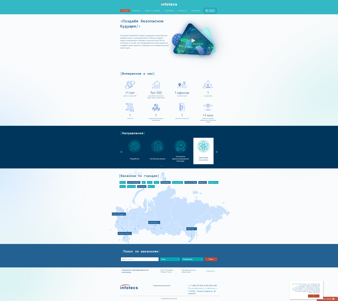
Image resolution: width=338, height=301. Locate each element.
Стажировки (196, 10)
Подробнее (210, 271)
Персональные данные (162, 286)
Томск (156, 182)
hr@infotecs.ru (211, 288)
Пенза (150, 182)
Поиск (211, 259)
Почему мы (183, 10)
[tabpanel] (134, 151)
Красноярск (142, 186)
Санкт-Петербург (134, 182)
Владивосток (213, 182)
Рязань (122, 186)
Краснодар (131, 186)
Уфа (144, 182)
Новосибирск (165, 182)
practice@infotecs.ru (197, 288)
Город (164, 259)
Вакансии (136, 10)
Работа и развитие (152, 10)
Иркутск (151, 186)
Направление (189, 259)
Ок (313, 296)
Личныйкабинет (212, 10)
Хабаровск (202, 182)
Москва (122, 182)
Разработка (169, 10)
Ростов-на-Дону (190, 182)
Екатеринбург (177, 182)
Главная (125, 10)
